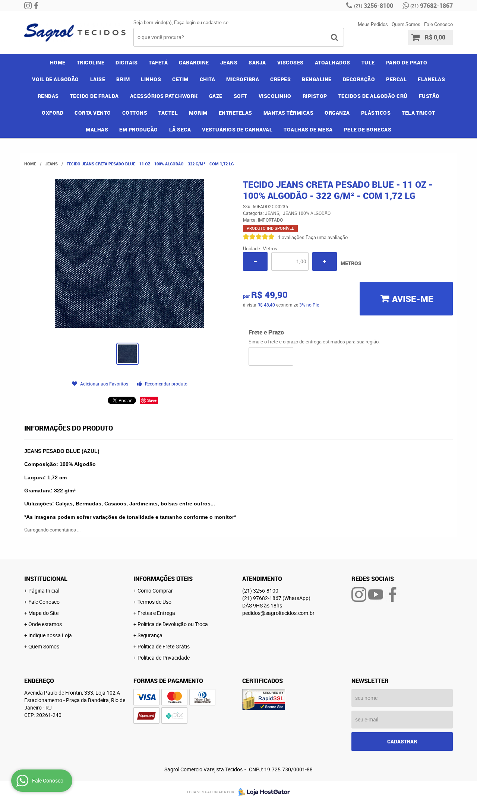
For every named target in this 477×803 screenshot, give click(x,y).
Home (58, 62)
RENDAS (48, 95)
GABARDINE (194, 62)
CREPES (280, 79)
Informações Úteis (163, 579)
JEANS (229, 62)
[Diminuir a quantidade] (255, 261)
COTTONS (135, 112)
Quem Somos (406, 24)
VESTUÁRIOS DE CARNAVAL (237, 129)
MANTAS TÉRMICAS (288, 112)
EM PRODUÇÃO (138, 129)
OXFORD (52, 112)
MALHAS (97, 129)
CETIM (180, 79)
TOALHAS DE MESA (308, 129)
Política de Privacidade (164, 657)
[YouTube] (375, 594)
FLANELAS (431, 79)
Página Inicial (43, 590)
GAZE (215, 95)
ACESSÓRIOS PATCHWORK (164, 95)
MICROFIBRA (242, 79)
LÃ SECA (180, 129)
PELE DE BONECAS (368, 129)
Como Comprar (155, 590)
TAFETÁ (158, 62)
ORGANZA (337, 112)
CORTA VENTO (93, 112)
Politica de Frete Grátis (164, 646)
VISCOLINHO (275, 95)
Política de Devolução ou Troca (173, 624)
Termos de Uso (154, 601)
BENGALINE (317, 79)
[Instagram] (28, 5)
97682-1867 (431, 5)
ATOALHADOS (332, 62)
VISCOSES (290, 62)
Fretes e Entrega (156, 612)
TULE (368, 62)
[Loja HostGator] (262, 792)
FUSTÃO (429, 95)
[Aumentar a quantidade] (324, 261)
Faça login (185, 22)
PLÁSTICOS (376, 112)
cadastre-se (215, 22)
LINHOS (151, 79)
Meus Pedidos (373, 24)
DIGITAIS (127, 62)
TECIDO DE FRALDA (94, 95)
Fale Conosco (438, 24)
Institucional (45, 579)
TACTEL (168, 112)
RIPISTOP (315, 95)
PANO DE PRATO (406, 62)
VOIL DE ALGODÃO (55, 79)
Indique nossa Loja (50, 635)
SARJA (257, 62)
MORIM (198, 112)
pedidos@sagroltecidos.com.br (278, 612)
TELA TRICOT (418, 112)
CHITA (207, 79)
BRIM (123, 79)
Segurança (150, 635)
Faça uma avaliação (327, 237)
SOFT (240, 95)
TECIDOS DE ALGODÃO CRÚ (373, 95)
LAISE (97, 79)
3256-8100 (373, 5)
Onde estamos (45, 624)
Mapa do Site (43, 612)
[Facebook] (36, 5)
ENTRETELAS (235, 112)
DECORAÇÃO (359, 79)
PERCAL (396, 79)
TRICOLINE (91, 62)
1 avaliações (291, 237)
